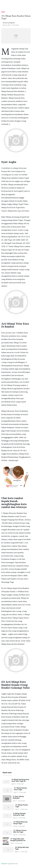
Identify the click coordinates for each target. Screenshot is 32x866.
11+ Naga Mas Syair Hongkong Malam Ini (17, 839)
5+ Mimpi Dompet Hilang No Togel (19, 814)
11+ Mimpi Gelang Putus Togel (20, 789)
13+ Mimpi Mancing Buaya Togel (20, 822)
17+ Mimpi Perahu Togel (21, 806)
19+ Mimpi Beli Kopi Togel (22, 848)
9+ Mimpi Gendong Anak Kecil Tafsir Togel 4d (20, 780)
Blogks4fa (4, 863)
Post (3, 12)
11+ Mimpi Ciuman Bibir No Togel (20, 831)
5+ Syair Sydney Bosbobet (18, 797)
